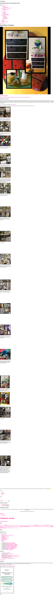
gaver (12, 525)
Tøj (3, 19)
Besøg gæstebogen (2, 559)
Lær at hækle (32, 526)
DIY (5, 97)
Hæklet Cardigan (4, 534)
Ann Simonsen (28, 97)
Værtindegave (16, 527)
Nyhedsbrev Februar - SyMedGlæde (11, 543)
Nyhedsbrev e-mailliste (7, 589)
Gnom (15, 525)
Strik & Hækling (5, 18)
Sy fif (49, 526)
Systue (16, 97)
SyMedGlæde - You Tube (7, 518)
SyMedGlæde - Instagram (3, 521)
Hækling (36, 525)
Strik (47, 526)
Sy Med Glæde (2, 1)
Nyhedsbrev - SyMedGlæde (9, 549)
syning (4, 527)
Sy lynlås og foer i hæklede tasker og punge (7, 535)
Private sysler (3, 15)
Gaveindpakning (9, 525)
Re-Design (4, 12)
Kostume (19, 526)
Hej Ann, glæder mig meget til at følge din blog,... (8, 558)
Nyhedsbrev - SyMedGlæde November (12, 545)
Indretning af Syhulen (4, 95)
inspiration (11, 97)
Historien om (3, 8)
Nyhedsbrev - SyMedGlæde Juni (9, 548)
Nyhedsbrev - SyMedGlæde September (12, 547)
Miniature (35, 526)
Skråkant (42, 526)
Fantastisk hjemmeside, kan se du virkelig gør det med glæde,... (10, 556)
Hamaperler (22, 525)
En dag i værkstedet (6, 9)
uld (14, 527)
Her (33, 511)
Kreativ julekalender (24, 526)
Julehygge (4, 526)
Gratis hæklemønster (19, 525)
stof (46, 526)
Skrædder (44, 526)
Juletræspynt (14, 526)
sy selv (7, 527)
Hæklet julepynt (32, 525)
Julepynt (10, 526)
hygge (29, 525)
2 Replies (1, 500)
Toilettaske (12, 527)
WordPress (13, 565)
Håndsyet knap (4, 537)
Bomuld (4, 525)
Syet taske (3, 505)
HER (15, 104)
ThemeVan (7, 565)
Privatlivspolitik (5, 7)
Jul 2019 (47, 525)
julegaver (1, 526)
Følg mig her (2, 513)
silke (40, 526)
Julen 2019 (7, 526)
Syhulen (14, 97)
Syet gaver (3, 541)
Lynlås (30, 526)
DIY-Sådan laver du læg (5, 538)
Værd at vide (3, 13)
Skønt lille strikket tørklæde (5, 536)
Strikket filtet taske (4, 539)
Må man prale (5, 17)
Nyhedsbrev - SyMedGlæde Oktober (11, 546)
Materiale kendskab (6, 14)
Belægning (1, 525)
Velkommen (3, 6)
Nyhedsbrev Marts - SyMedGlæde (10, 542)
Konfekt (17, 526)
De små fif (4, 11)
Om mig (4, 10)
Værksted (19, 97)
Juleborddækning (51, 525)
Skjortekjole (3, 504)
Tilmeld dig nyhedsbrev (5, 21)
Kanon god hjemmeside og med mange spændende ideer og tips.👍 (11, 555)
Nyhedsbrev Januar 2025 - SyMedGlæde (11, 544)
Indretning (4, 16)
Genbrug (14, 525)
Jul (44, 525)
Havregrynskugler (26, 525)
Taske (8, 527)
